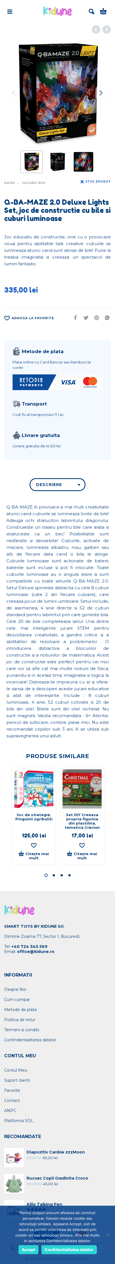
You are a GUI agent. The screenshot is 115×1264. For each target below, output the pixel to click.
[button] (46, 875)
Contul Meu (15, 1070)
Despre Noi (15, 989)
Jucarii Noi (33, 183)
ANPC (10, 1110)
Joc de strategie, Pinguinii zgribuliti (33, 816)
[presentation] (14, 92)
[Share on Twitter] (84, 318)
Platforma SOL (18, 1120)
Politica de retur (19, 1019)
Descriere (49, 484)
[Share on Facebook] (73, 318)
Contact (12, 1100)
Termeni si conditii (21, 1029)
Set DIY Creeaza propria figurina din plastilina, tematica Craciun (82, 821)
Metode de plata (20, 1009)
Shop (9, 183)
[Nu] (108, 1235)
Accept (28, 1249)
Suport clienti (17, 1080)
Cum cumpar (17, 999)
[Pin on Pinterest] (95, 318)
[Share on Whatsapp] (105, 318)
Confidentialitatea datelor (69, 1249)
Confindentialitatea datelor (30, 1039)
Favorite (12, 1090)
